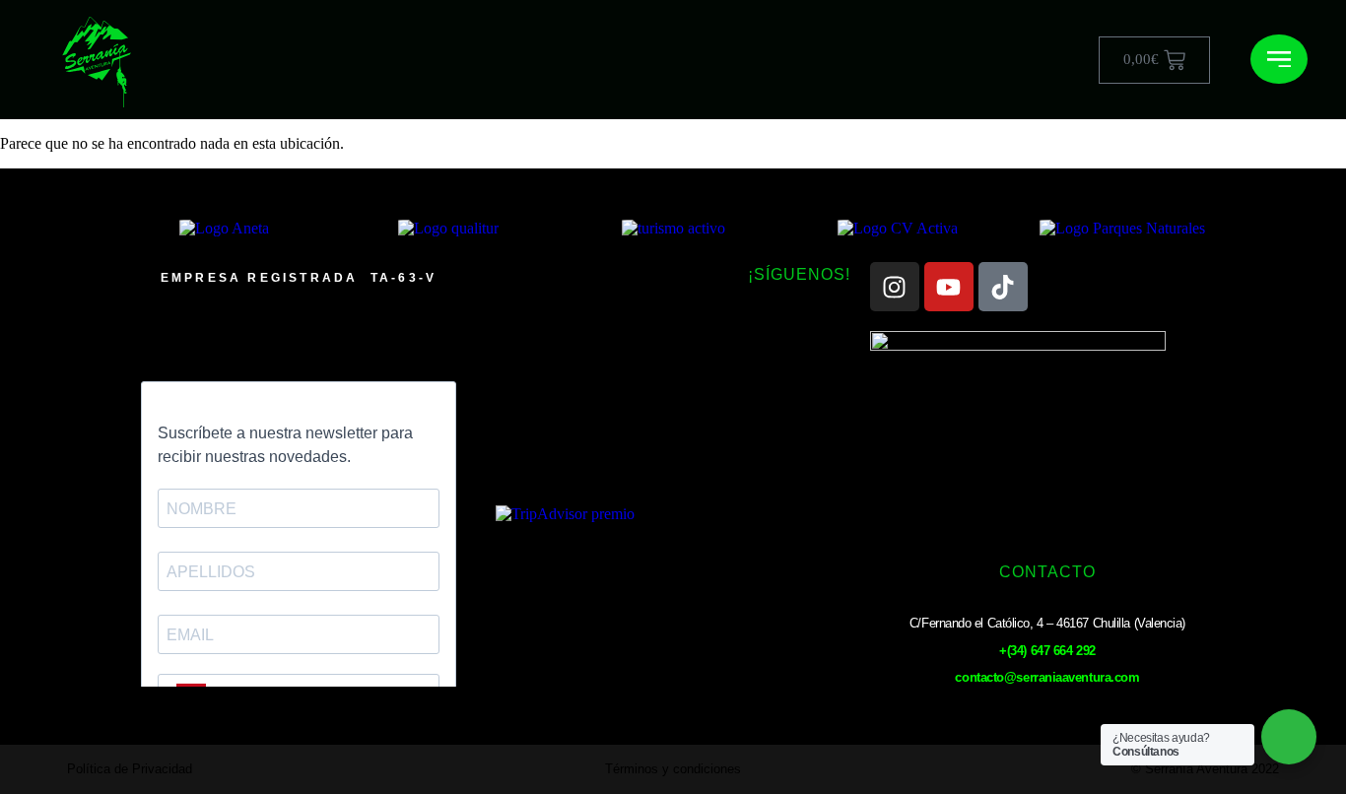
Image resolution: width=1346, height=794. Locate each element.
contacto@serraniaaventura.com (1047, 677)
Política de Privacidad (129, 768)
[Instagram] (894, 286)
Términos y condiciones (673, 768)
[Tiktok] (1003, 286)
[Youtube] (949, 286)
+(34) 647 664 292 (1047, 650)
